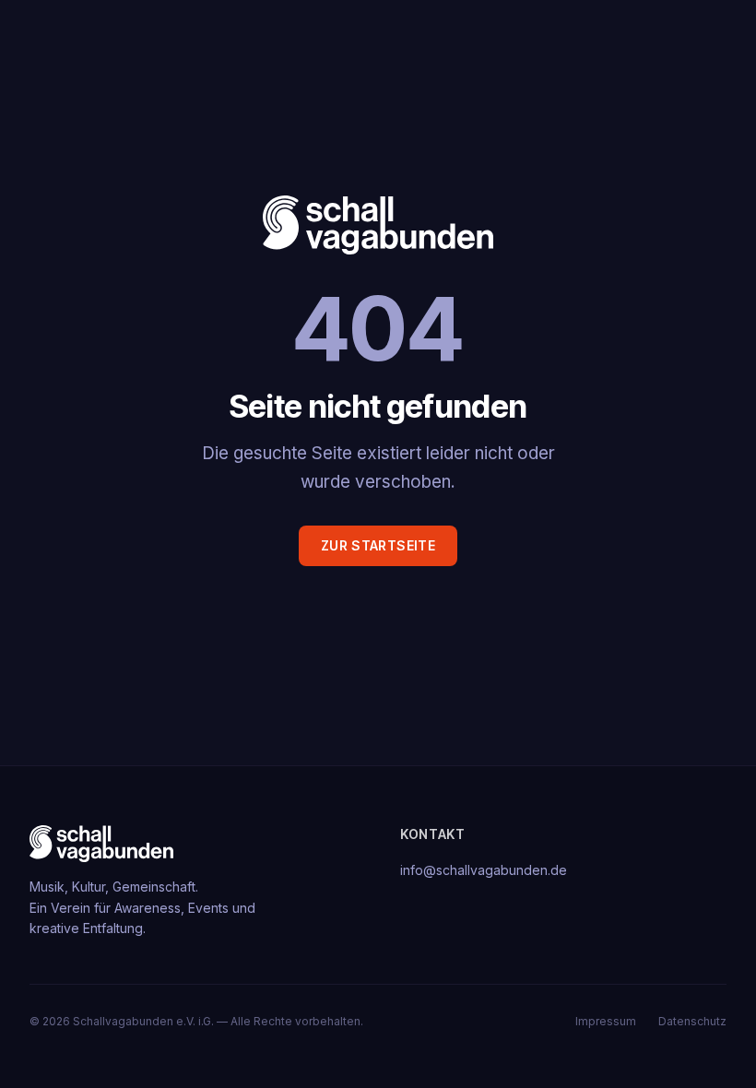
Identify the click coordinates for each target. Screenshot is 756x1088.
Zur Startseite (378, 545)
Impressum (605, 1021)
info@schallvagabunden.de (483, 870)
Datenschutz (692, 1021)
